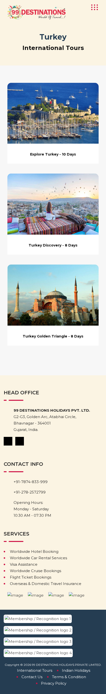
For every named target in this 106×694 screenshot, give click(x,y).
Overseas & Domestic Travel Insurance (45, 583)
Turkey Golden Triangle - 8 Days (53, 336)
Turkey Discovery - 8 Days (53, 245)
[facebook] (8, 441)
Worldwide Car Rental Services (38, 558)
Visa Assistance (23, 564)
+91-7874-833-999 (31, 481)
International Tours (34, 670)
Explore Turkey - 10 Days (53, 154)
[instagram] (20, 441)
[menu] (93, 7)
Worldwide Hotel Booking (34, 551)
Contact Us (31, 676)
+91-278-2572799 (30, 492)
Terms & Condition (69, 676)
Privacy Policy (53, 683)
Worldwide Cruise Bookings (35, 570)
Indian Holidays (76, 670)
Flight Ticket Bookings (30, 577)
